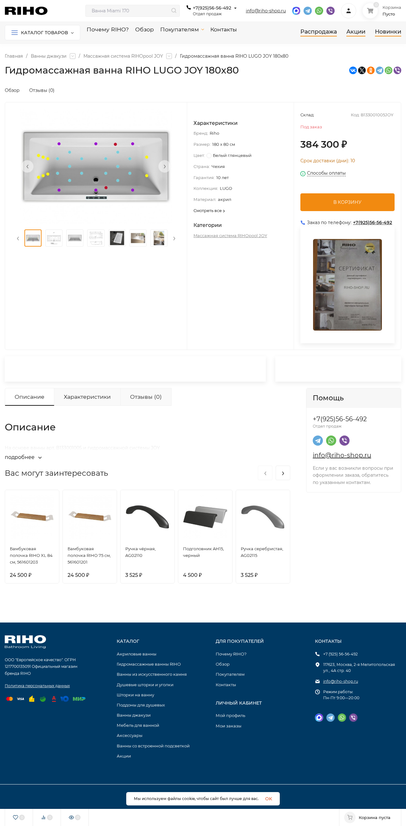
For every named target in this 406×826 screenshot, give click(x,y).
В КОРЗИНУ (347, 202)
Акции (124, 755)
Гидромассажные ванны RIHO (149, 664)
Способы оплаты (326, 173)
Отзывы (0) (42, 90)
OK (268, 799)
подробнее (20, 457)
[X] (362, 70)
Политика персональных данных (37, 685)
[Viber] (397, 70)
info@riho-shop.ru (266, 11)
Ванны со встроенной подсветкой (153, 745)
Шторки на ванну (135, 694)
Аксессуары (129, 735)
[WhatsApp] (388, 70)
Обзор (12, 90)
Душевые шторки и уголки (145, 684)
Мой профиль (230, 715)
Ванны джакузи (49, 56)
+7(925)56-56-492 (212, 8)
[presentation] (27, 166)
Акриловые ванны (136, 653)
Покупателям (230, 674)
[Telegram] (379, 70)
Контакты (226, 684)
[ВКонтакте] (353, 70)
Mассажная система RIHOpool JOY (123, 56)
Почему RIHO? (231, 653)
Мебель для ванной (138, 725)
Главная (14, 56)
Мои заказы (228, 725)
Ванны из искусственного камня (152, 674)
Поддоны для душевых (141, 704)
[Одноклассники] (371, 70)
